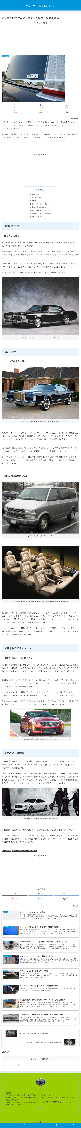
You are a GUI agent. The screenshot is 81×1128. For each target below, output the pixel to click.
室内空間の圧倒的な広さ (40, 207)
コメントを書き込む (40, 1059)
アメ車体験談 (7, 850)
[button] (66, 111)
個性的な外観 (34, 194)
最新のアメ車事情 (36, 217)
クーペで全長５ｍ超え (40, 204)
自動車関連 (33, 850)
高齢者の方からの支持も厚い (42, 213)
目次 (37, 190)
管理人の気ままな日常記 (20, 850)
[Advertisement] (40, 38)
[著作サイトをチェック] (40, 1108)
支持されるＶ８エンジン (38, 210)
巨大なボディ (34, 201)
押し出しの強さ (37, 197)
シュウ (40, 1089)
